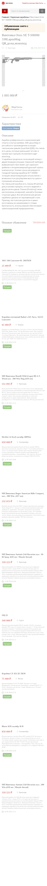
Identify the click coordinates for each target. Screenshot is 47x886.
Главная (5, 17)
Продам (7, 230)
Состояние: (11, 128)
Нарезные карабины (19, 17)
